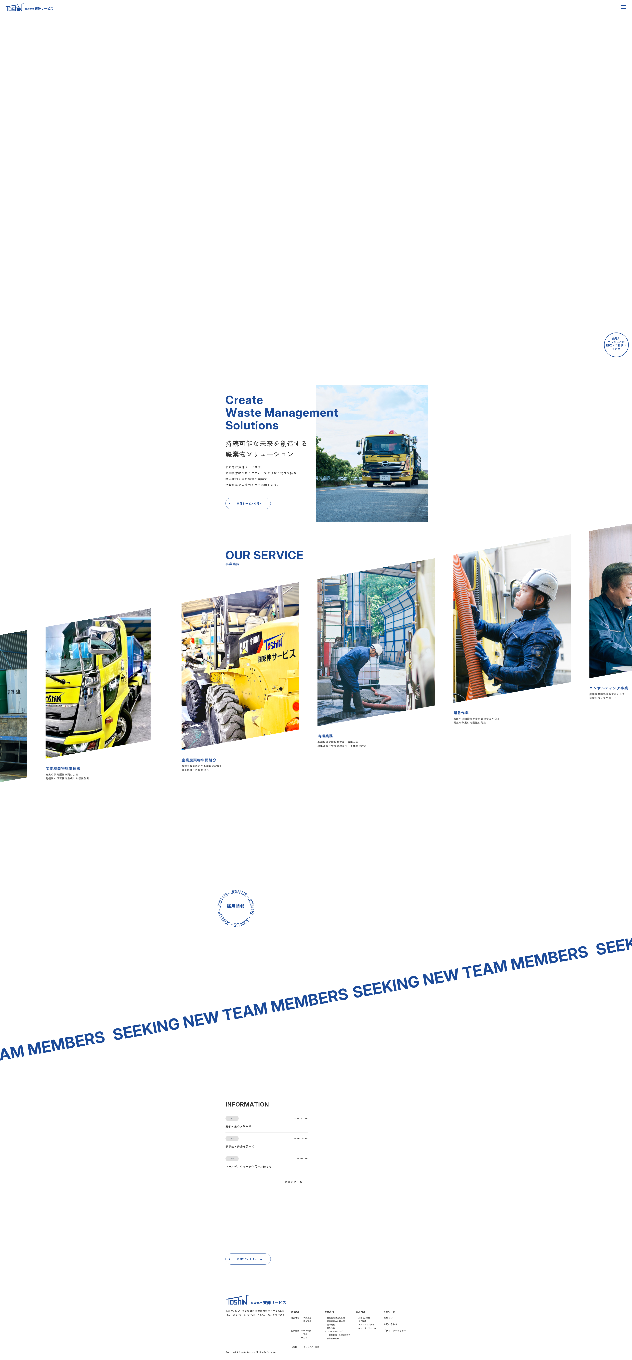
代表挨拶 (307, 1317)
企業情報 (295, 1330)
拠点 (305, 1334)
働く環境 (362, 1321)
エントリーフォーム (367, 1328)
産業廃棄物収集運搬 (336, 1317)
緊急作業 (331, 1328)
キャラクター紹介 (311, 1346)
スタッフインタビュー (368, 1324)
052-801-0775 (327, 1261)
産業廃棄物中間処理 (336, 1321)
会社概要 (307, 1330)
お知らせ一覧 (294, 1182)
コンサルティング (335, 1331)
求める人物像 (364, 1317)
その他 (294, 1346)
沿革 (305, 1337)
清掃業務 (331, 1324)
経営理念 (295, 1317)
